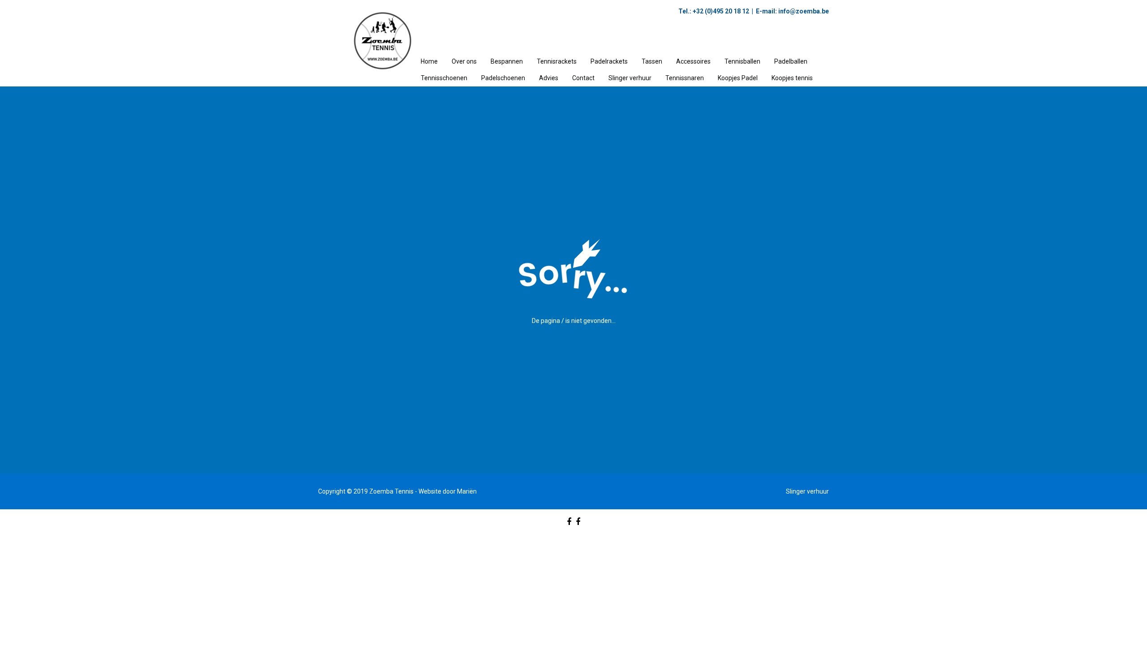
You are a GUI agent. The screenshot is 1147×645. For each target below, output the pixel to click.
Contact (583, 78)
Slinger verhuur (629, 78)
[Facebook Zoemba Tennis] (569, 522)
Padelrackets (609, 61)
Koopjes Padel (738, 78)
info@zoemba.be (803, 11)
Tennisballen (742, 61)
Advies (548, 78)
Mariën (467, 491)
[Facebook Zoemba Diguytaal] (578, 522)
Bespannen (507, 61)
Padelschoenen (503, 78)
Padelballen (790, 61)
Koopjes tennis (792, 78)
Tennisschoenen (444, 78)
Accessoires (693, 61)
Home (429, 61)
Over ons (464, 61)
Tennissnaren (684, 78)
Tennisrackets (557, 61)
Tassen (652, 61)
